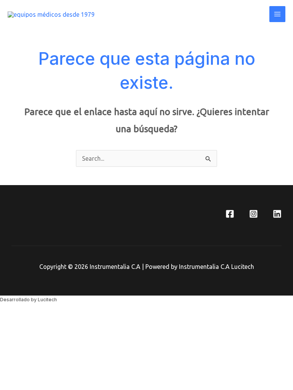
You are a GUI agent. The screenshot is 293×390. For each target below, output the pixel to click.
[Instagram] (253, 213)
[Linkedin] (277, 213)
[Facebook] (229, 213)
